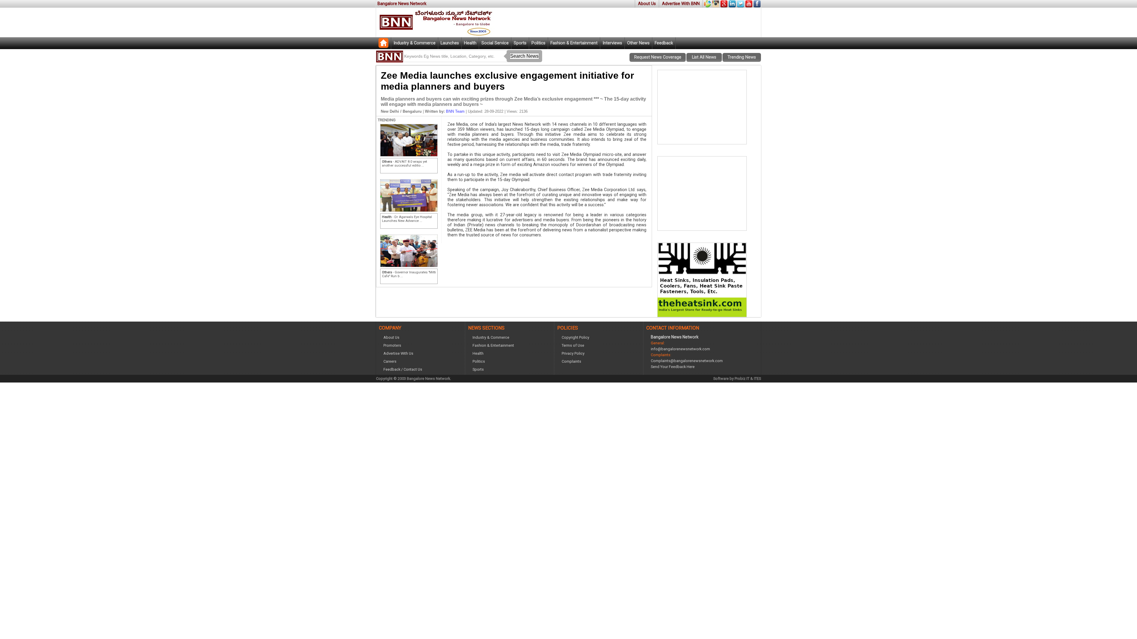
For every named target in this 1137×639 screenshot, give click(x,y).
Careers (389, 361)
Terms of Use (573, 345)
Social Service (495, 43)
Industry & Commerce (415, 43)
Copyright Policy (575, 337)
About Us (647, 3)
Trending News (742, 57)
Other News (638, 43)
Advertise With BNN (681, 3)
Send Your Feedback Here (673, 366)
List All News (704, 57)
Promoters (392, 345)
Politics (538, 43)
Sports (520, 43)
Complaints (571, 361)
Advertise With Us (398, 353)
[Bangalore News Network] (383, 46)
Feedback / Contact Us (402, 369)
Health (470, 43)
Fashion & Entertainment (574, 43)
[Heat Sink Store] (702, 315)
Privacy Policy (573, 353)
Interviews (612, 43)
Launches (450, 43)
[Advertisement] (702, 107)
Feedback (664, 43)
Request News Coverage (657, 57)
